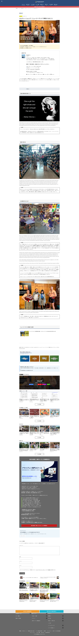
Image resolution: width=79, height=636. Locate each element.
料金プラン (49, 613)
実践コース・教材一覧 (51, 620)
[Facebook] (36, 74)
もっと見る (39, 404)
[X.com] (31, 74)
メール (20, 561)
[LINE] (48, 384)
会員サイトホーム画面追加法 (36, 620)
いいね (21, 13)
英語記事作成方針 (47, 632)
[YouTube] (44, 74)
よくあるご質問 (38, 632)
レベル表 (49, 623)
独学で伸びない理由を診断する (51, 611)
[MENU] (2, 1)
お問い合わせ (42, 632)
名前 (20, 556)
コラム (20, 8)
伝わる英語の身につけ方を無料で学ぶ (26, 370)
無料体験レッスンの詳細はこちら (25, 47)
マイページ (33, 618)
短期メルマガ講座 (18, 618)
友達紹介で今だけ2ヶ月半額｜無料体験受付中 (39, 6)
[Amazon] (52, 74)
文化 (24, 374)
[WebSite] (28, 74)
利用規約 (49, 569)
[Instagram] (40, 74)
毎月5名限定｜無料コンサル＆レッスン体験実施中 (39, 525)
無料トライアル (34, 613)
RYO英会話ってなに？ (19, 613)
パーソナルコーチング (51, 625)
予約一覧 (49, 618)
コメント (21, 545)
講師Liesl (29, 78)
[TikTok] (48, 74)
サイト (20, 565)
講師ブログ (22, 8)
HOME (17, 8)
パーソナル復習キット (51, 627)
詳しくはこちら (23, 535)
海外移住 (28, 374)
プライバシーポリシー (42, 569)
